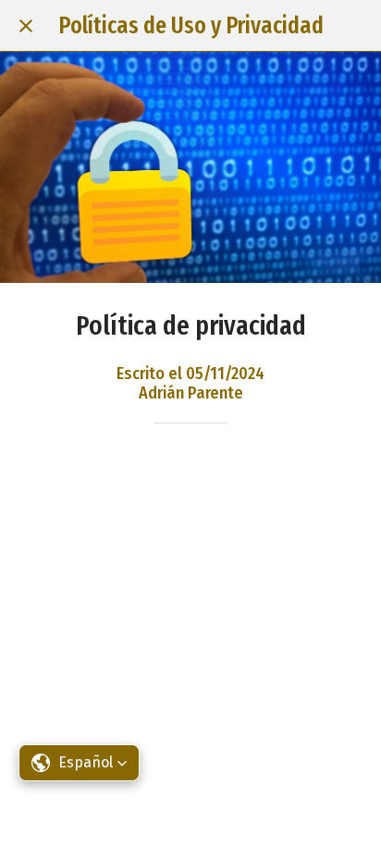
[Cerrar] (26, 26)
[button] (79, 763)
